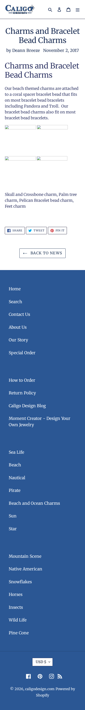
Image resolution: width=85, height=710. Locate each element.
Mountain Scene (25, 556)
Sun (13, 515)
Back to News (45, 253)
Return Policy (22, 392)
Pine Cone (19, 632)
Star (13, 528)
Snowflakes (20, 581)
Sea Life (16, 452)
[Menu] (77, 9)
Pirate (14, 490)
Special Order (22, 352)
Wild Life (18, 620)
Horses (15, 594)
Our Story (18, 339)
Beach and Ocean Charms (34, 503)
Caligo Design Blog (27, 405)
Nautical (17, 477)
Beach (15, 464)
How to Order (22, 380)
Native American (25, 568)
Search (15, 301)
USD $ (41, 662)
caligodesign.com (39, 689)
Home (15, 288)
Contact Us (19, 314)
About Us (18, 327)
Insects (16, 607)
